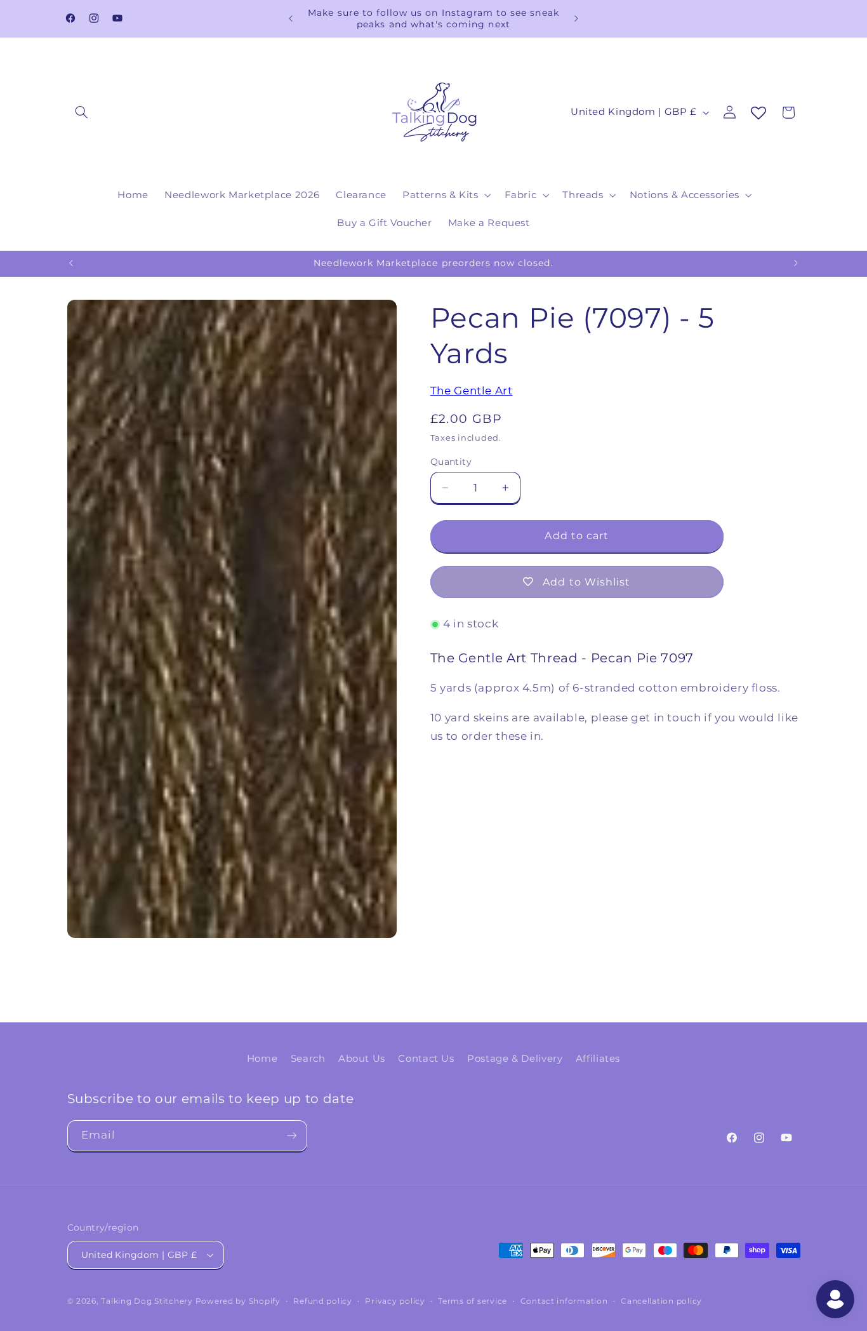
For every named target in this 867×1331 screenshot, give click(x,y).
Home (262, 1058)
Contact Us (426, 1058)
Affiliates (598, 1058)
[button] (81, 112)
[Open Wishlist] (758, 113)
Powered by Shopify (238, 1301)
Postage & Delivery (514, 1058)
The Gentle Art (471, 390)
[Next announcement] (576, 18)
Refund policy (322, 1301)
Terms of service (472, 1301)
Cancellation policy (661, 1301)
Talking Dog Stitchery (146, 1301)
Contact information (564, 1301)
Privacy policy (395, 1301)
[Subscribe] (291, 1135)
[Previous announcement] (291, 18)
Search (308, 1058)
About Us (361, 1058)
